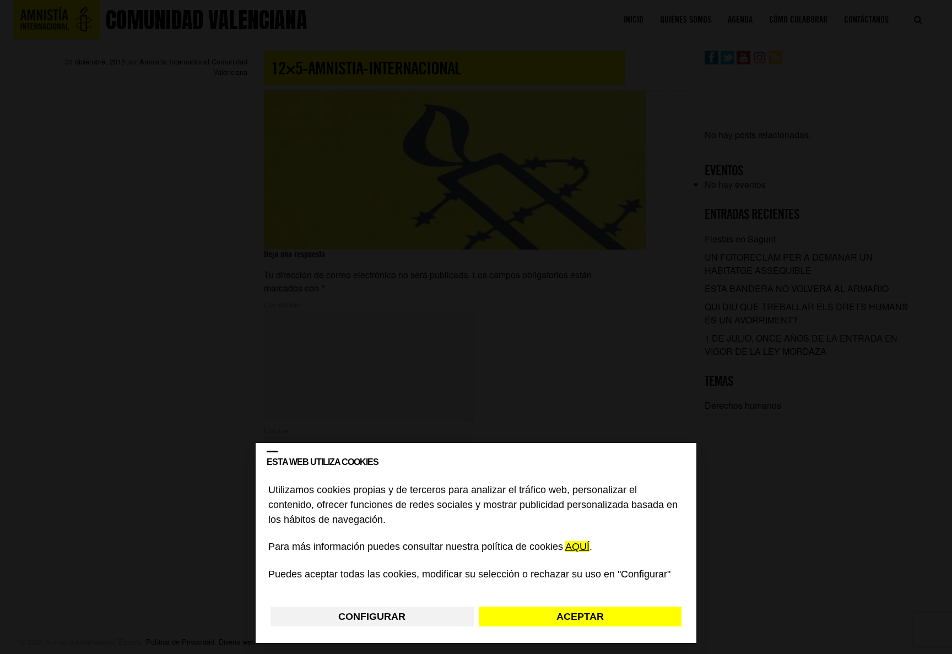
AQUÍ (577, 547)
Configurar (371, 616)
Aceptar (580, 616)
